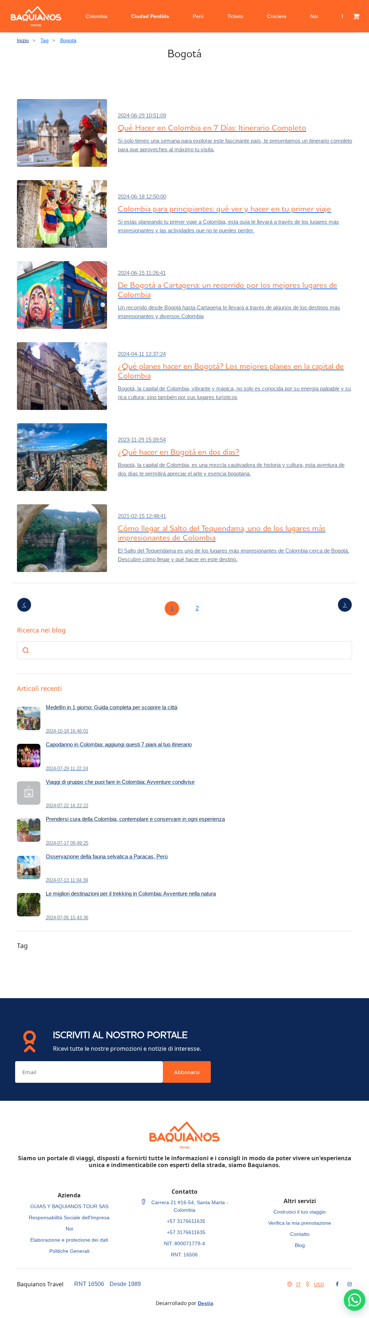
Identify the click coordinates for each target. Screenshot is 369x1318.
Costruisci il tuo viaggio (300, 1212)
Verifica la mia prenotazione (299, 1223)
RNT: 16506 (184, 1254)
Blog (300, 1245)
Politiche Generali (69, 1251)
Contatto (300, 1234)
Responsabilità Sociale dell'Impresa (69, 1217)
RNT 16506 (89, 1284)
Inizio (23, 40)
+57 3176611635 (186, 1221)
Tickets (235, 16)
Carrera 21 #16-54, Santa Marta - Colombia (189, 1206)
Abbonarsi (187, 1072)
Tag (44, 40)
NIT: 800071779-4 (184, 1243)
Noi (314, 16)
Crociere (276, 16)
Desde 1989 (125, 1284)
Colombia (96, 16)
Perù (198, 16)
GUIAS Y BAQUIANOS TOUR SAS (69, 1206)
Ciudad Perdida (150, 16)
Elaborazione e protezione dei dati (69, 1240)
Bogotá (68, 40)
